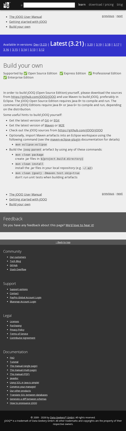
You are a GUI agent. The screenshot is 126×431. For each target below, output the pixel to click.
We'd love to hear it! (80, 225)
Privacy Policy (17, 329)
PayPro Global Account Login (25, 297)
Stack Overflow (18, 269)
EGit (57, 120)
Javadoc (14, 378)
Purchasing (16, 325)
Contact (14, 293)
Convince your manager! (23, 386)
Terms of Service (19, 333)
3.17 (116, 44)
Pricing (101, 4)
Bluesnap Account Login (23, 301)
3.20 (90, 44)
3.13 (32, 50)
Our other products (20, 390)
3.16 (6, 50)
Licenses (14, 321)
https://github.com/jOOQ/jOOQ (33, 97)
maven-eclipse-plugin (65, 139)
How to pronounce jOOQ (23, 403)
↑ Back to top (63, 242)
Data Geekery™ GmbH (62, 417)
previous (108, 16)
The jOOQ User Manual (25, 17)
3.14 (24, 50)
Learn (81, 4)
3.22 (43, 44)
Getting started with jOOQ (28, 22)
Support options (19, 289)
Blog (120, 4)
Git (47, 120)
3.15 (15, 50)
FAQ (12, 357)
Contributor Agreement (22, 337)
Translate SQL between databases (29, 394)
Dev (36, 44)
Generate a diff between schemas (28, 398)
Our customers (18, 257)
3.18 (107, 44)
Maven (49, 125)
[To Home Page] (7, 8)
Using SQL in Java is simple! (24, 382)
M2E (61, 125)
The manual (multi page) (23, 370)
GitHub (14, 265)
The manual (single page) (23, 365)
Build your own (19, 27)
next (119, 16)
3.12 (41, 50)
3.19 (99, 44)
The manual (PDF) (20, 374)
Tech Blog (15, 261)
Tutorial (14, 361)
